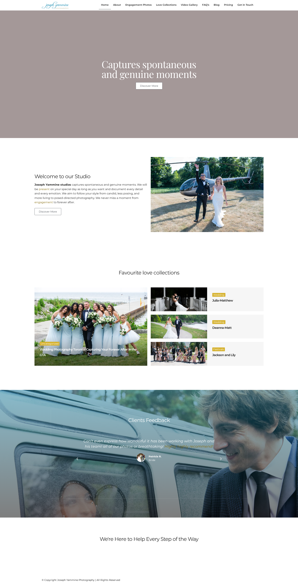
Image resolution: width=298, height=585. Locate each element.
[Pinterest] (242, 579)
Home (105, 4)
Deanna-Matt (222, 328)
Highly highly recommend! (189, 446)
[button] (77, 459)
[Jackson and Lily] (179, 354)
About (117, 4)
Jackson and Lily (223, 355)
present (44, 189)
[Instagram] (236, 579)
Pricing (228, 4)
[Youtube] (248, 579)
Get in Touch (245, 4)
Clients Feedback (149, 420)
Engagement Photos (138, 4)
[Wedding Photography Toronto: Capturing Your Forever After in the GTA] (90, 326)
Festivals (218, 349)
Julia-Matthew (222, 300)
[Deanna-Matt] (179, 326)
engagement (43, 202)
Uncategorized (49, 343)
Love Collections (166, 4)
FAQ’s (205, 4)
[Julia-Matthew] (179, 299)
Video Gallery (189, 4)
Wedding (218, 294)
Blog (217, 4)
